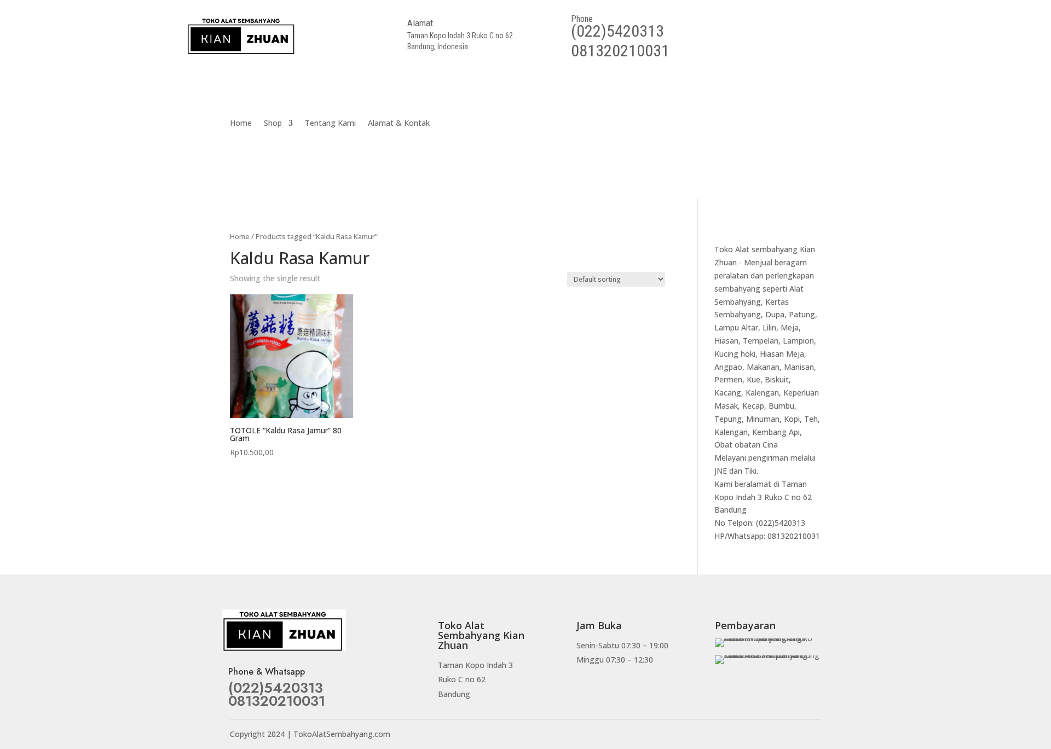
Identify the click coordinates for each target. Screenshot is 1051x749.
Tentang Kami (330, 123)
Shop (273, 123)
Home (241, 123)
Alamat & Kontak (399, 123)
